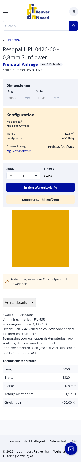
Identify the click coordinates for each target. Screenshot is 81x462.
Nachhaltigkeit (34, 441)
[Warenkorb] (73, 11)
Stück (10, 168)
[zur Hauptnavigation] (5, 11)
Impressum (11, 441)
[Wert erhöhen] (35, 175)
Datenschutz (58, 441)
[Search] (73, 26)
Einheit (49, 168)
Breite (40, 91)
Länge (10, 91)
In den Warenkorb (38, 187)
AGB (74, 441)
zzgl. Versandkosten (19, 151)
